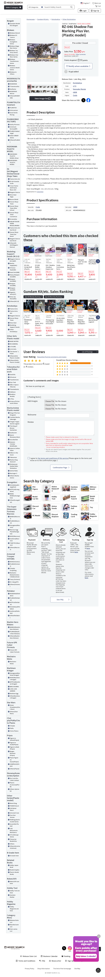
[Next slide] (58, 52)
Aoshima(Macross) (14, 540)
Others (12, 844)
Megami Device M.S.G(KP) (15, 260)
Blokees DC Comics (13, 36)
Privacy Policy (29, 968)
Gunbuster (13, 433)
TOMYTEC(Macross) (15, 544)
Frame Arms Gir (15, 179)
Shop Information (43, 968)
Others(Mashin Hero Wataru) (15, 637)
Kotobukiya (77, 83)
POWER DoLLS (14, 806)
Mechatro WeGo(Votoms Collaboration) (14, 575)
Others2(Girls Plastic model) (14, 361)
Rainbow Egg (14, 693)
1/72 (74, 86)
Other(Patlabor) (15, 617)
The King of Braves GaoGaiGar (13, 428)
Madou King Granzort (14, 461)
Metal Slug (13, 803)
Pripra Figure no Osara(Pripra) (14, 760)
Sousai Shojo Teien (14, 203)
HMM (75, 92)
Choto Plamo (14, 731)
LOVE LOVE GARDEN (13, 690)
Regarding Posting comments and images (51, 357)
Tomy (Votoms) (15, 579)
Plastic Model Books (14, 873)
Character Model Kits (13, 840)
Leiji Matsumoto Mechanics (14, 830)
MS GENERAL (14, 344)
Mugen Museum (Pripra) (12, 753)
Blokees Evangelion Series (13, 42)
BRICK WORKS (14, 686)
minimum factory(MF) (13, 128)
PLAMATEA (13, 108)
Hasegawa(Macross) (15, 526)
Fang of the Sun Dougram (15, 414)
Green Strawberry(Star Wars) (15, 707)
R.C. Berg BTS (14, 582)
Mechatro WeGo (13, 663)
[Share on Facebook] (88, 100)
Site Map (77, 968)
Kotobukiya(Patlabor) (15, 608)
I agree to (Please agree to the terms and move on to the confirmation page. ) (61, 459)
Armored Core (14, 813)
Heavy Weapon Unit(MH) (14, 276)
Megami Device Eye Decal (15, 240)
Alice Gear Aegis (13, 196)
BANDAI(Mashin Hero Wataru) (15, 628)
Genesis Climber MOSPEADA (13, 444)
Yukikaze (12, 392)
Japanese (40, 192)
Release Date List (14, 921)
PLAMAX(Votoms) (15, 565)
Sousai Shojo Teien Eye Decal (14, 234)
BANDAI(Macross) (15, 518)
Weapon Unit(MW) (13, 280)
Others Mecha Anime (14, 477)
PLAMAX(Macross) (14, 522)
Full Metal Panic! (13, 809)
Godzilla (12, 374)
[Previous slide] (27, 52)
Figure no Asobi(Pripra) (14, 744)
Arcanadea (13, 219)
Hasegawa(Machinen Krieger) (15, 674)
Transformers (14, 380)
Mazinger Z (13, 473)
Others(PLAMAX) (15, 141)
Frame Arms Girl (14, 312)
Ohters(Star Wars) (14, 713)
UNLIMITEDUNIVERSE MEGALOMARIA (14, 223)
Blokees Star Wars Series (14, 56)
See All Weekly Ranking (33, 297)
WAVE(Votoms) (15, 562)
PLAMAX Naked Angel (14, 132)
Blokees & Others (13, 73)
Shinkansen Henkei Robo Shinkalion (14, 466)
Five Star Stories (13, 816)
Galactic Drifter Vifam (15, 449)
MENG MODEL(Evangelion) (15, 496)
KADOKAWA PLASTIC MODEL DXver (14, 156)
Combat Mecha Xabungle (15, 418)
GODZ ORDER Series (14, 137)
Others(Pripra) (14, 769)
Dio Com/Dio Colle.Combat (14, 779)
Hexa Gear (13, 323)
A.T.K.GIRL (13, 346)
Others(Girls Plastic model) (14, 357)
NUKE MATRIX (14, 341)
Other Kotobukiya (13, 330)
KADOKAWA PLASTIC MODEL (13, 162)
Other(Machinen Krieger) (15, 697)
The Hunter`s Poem (14, 353)
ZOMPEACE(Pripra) (14, 765)
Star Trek (13, 382)
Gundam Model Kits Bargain (15, 25)
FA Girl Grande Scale (14, 182)
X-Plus (12, 399)
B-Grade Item (14, 856)
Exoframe (13, 89)
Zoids (75, 95)
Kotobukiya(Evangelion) (14, 486)
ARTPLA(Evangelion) (14, 490)
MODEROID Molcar (13, 92)
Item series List (13, 930)
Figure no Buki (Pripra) (14, 748)
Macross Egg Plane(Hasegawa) (14, 532)
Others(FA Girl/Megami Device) (14, 245)
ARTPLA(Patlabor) (14, 603)
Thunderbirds (14, 389)
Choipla (12, 726)
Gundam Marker (12, 896)
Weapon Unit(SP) (12, 289)
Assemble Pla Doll (14, 825)
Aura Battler (14, 440)
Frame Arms (14, 309)
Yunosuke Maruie (79, 89)
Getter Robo (14, 471)
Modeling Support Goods (15, 326)
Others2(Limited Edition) (15, 847)
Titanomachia (14, 86)
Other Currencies (81, 54)
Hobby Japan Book (14, 866)
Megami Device (15, 192)
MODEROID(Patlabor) (15, 595)
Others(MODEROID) (15, 97)
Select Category (12, 7)
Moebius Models (12, 395)
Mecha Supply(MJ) (13, 264)
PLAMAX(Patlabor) (15, 599)
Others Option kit (14, 790)
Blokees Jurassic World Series (14, 68)
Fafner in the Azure (14, 454)
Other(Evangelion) (15, 501)
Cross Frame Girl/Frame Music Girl (14, 188)
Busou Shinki (14, 199)
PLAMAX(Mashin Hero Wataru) (15, 633)
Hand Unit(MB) (14, 272)
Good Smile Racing (13, 114)
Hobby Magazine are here (14, 909)
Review (31, 422)
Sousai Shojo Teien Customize (14, 214)
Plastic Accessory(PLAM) (14, 785)
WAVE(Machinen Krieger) (15, 679)
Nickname (32, 414)
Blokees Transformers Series (14, 61)
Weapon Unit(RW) (13, 285)
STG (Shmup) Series (14, 836)
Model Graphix (14, 870)
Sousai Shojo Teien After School (14, 208)
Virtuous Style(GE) (13, 269)
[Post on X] (83, 100)
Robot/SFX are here (14, 882)
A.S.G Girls (13, 349)
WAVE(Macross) (15, 536)
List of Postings (87, 352)
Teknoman (13, 457)
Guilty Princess (15, 124)
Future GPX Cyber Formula (14, 651)
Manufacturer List (14, 926)
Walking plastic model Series (15, 821)
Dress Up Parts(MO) (13, 298)
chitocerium (14, 110)
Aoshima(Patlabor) (14, 612)
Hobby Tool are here (15, 892)
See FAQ (60, 599)
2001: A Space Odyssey (14, 386)
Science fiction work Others (14, 402)
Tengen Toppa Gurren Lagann (14, 423)
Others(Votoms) (15, 585)
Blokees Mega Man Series (14, 47)
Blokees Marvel (15, 33)
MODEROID (13, 84)
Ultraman (13, 377)
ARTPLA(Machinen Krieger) (15, 683)
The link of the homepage (62, 968)
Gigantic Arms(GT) (13, 293)
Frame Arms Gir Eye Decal (15, 229)
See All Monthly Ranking (53, 297)
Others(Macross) (15, 548)
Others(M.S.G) (14, 301)
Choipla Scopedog (13, 569)
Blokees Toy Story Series (14, 51)
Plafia (12, 728)
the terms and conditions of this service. (53, 458)
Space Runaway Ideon (15, 436)
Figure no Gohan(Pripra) (14, 739)
